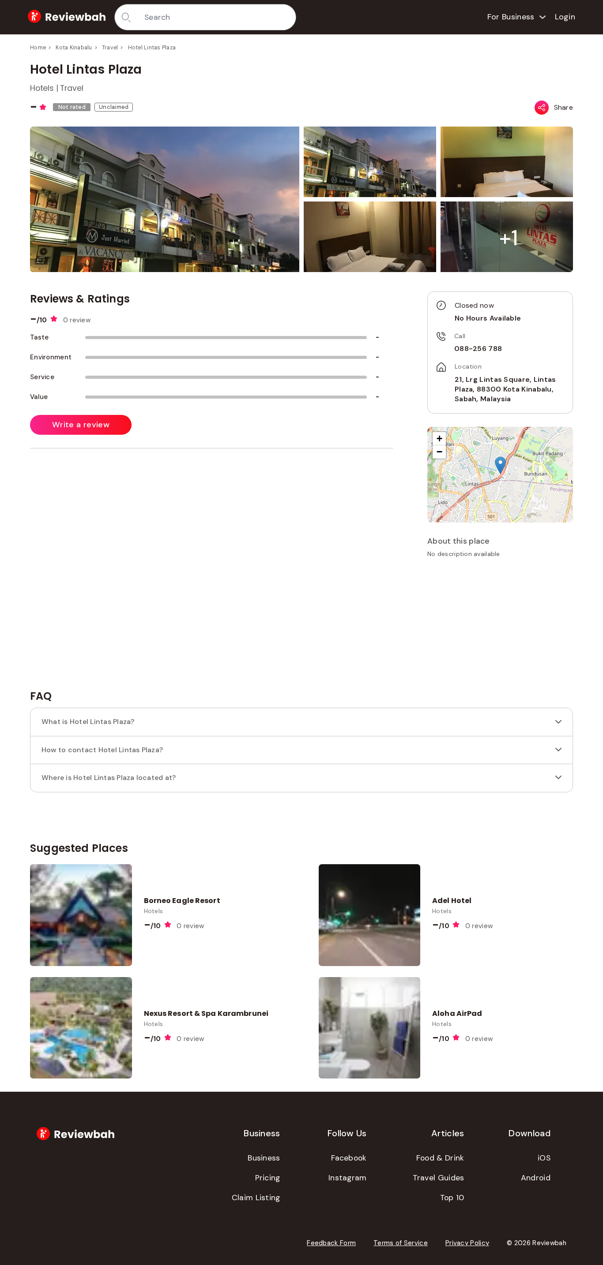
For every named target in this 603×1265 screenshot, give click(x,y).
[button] (509, 238)
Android (535, 1178)
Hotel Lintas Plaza (152, 47)
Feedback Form (331, 1243)
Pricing (267, 1178)
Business (264, 1158)
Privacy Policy (467, 1243)
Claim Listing (256, 1197)
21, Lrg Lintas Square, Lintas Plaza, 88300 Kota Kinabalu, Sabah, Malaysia (505, 389)
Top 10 (452, 1197)
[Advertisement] (500, 627)
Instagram (347, 1178)
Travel (110, 47)
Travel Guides (438, 1178)
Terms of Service (400, 1243)
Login (565, 16)
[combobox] (217, 17)
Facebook (348, 1158)
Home (38, 47)
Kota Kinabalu (74, 47)
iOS (544, 1158)
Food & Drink (440, 1158)
